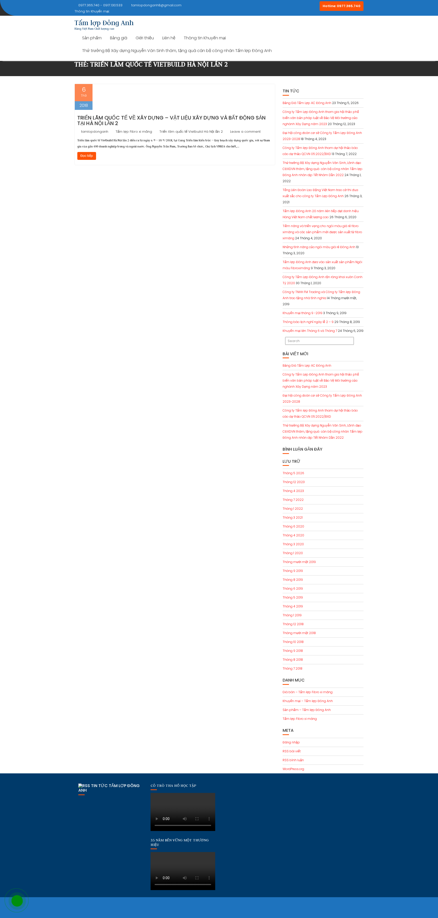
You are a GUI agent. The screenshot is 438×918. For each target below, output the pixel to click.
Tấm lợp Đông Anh (104, 22)
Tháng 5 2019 (293, 597)
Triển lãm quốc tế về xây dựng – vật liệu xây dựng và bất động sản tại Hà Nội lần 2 (171, 120)
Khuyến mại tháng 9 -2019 (302, 313)
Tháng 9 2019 (293, 571)
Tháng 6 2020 (293, 526)
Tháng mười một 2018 (299, 633)
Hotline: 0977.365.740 (341, 6)
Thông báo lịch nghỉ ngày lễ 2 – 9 (308, 322)
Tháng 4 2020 (293, 535)
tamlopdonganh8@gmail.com (156, 5)
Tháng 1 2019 (292, 615)
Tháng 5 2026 (293, 473)
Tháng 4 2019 (293, 606)
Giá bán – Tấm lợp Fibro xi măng (308, 692)
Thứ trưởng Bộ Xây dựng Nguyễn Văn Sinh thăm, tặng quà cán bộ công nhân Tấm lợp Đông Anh (177, 51)
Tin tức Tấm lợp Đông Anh (109, 788)
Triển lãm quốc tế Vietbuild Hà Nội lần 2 (191, 131)
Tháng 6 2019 (293, 588)
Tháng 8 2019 (293, 579)
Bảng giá (118, 38)
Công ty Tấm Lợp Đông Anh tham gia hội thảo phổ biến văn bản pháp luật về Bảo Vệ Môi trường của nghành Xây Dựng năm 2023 (321, 118)
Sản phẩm (92, 38)
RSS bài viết (292, 751)
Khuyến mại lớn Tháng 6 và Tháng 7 (310, 331)
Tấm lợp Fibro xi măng (134, 131)
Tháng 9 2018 (293, 651)
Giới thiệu (145, 38)
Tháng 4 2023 (293, 491)
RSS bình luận (293, 760)
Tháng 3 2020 (293, 544)
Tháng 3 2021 (293, 517)
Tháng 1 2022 (293, 508)
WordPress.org (293, 769)
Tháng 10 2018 (293, 642)
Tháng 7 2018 (292, 668)
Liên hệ (168, 38)
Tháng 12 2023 (294, 482)
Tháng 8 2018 (293, 659)
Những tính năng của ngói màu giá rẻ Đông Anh (319, 247)
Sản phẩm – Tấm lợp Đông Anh (307, 710)
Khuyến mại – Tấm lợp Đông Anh (308, 701)
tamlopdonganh (94, 131)
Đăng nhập (291, 742)
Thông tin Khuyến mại (205, 38)
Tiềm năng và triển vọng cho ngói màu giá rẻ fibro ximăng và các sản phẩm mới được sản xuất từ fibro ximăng (322, 232)
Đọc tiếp (86, 155)
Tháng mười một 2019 (299, 562)
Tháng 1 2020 (293, 553)
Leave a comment (245, 131)
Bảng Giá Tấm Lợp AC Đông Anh (307, 103)
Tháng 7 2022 (293, 500)
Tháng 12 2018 (293, 624)
